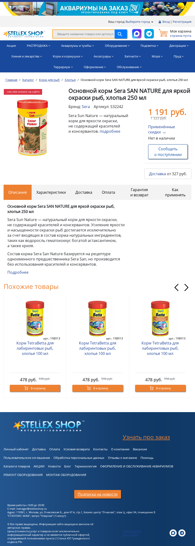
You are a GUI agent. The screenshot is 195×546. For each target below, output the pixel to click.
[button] (31, 153)
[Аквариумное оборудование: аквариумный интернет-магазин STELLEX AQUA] (24, 33)
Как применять (175, 192)
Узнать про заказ (146, 437)
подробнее (110, 131)
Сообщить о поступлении (168, 151)
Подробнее (18, 272)
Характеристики (51, 192)
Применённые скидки (161, 129)
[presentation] (176, 287)
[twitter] (173, 532)
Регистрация (182, 21)
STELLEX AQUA (132, 531)
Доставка (157, 173)
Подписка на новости (97, 494)
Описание (17, 192)
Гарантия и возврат (139, 192)
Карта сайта (130, 535)
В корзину (38, 388)
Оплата (108, 192)
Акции (11, 45)
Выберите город (138, 21)
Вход (166, 21)
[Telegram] (181, 532)
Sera (86, 106)
